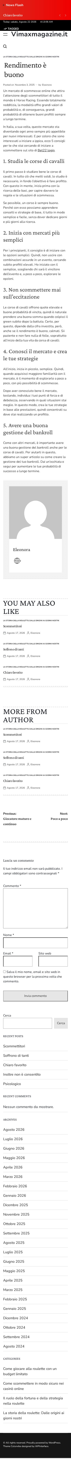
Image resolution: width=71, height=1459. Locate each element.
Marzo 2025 (12, 1289)
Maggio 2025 (14, 1271)
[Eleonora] (35, 512)
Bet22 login (46, 150)
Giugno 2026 (13, 1148)
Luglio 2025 (13, 1252)
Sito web (44, 953)
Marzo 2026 (12, 1176)
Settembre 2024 (16, 1337)
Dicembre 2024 (15, 1318)
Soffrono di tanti (13, 649)
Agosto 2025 (13, 1242)
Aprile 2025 (12, 1280)
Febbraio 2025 (15, 1299)
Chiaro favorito (12, 15)
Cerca (7, 1015)
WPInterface (41, 1446)
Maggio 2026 (14, 1157)
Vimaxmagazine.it (39, 34)
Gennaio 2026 (14, 1195)
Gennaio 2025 (14, 1308)
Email (8, 953)
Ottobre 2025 (14, 1223)
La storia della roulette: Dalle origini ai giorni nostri (31, 57)
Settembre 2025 (16, 1233)
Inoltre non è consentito (22, 1074)
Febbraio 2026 (15, 1186)
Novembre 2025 (16, 1214)
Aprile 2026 (12, 1167)
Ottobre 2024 (14, 1327)
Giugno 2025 (13, 1261)
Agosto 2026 (13, 1129)
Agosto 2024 (13, 1346)
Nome (8, 935)
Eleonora (46, 84)
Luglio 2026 (13, 1139)
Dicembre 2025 (15, 1205)
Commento (12, 886)
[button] (59, 15)
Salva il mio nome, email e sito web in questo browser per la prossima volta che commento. (32, 977)
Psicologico (12, 1083)
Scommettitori (12, 626)
